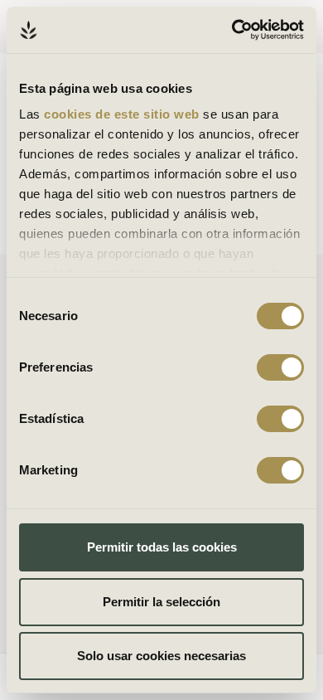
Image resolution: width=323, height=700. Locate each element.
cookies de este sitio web (123, 114)
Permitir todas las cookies (162, 547)
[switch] (280, 367)
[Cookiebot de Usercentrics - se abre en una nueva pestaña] (232, 30)
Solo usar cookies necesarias (161, 656)
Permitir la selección (161, 602)
